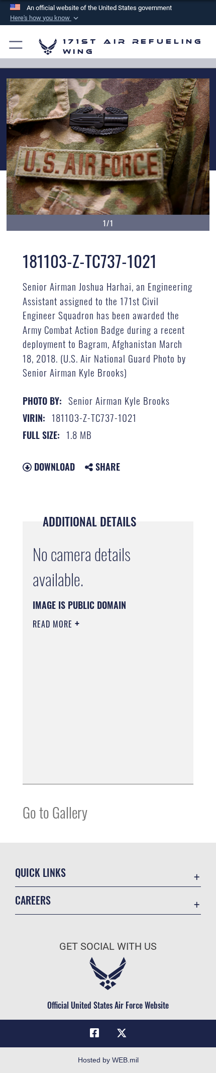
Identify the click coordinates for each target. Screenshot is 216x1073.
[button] (45, 18)
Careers (33, 900)
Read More (54, 624)
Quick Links (40, 872)
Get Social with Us (108, 946)
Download (53, 466)
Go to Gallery (55, 812)
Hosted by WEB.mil (108, 1060)
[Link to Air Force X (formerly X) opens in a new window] (121, 1033)
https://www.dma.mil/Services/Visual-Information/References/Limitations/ (94, 751)
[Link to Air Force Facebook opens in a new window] (94, 1033)
